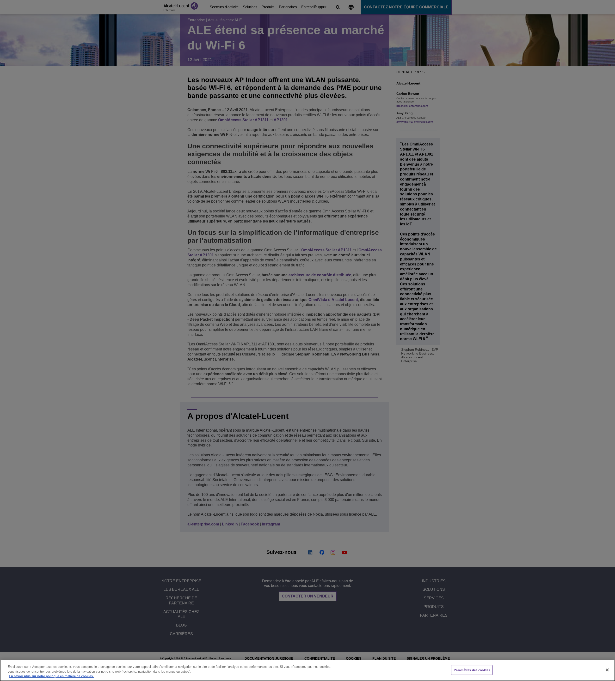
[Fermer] (607, 670)
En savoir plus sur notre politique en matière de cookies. (51, 676)
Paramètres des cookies (472, 670)
